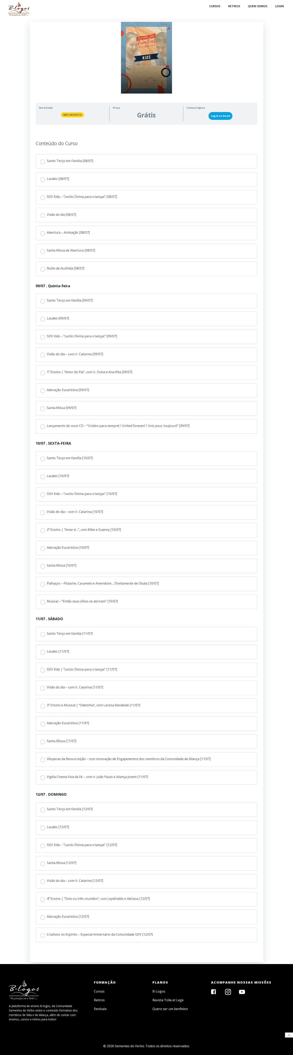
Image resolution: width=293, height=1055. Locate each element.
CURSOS (214, 6)
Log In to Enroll (220, 116)
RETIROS (234, 6)
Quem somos (257, 6)
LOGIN (279, 6)
